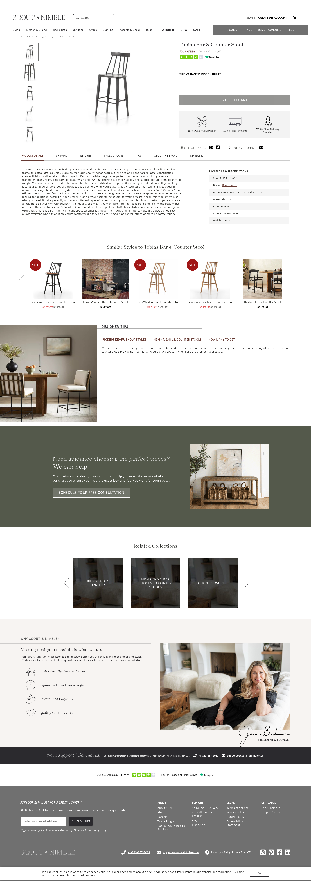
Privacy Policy (236, 812)
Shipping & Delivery (205, 808)
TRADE (247, 29)
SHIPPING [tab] (61, 155)
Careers (162, 816)
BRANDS (232, 29)
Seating (50, 36)
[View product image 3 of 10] (30, 93)
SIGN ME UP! (81, 821)
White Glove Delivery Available (267, 131)
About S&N (164, 808)
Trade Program (167, 821)
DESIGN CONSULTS (269, 29)
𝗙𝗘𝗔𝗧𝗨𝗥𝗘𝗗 (166, 29)
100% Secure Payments (235, 131)
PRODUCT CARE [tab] (113, 155)
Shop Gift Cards (271, 812)
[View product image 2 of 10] (30, 72)
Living (16, 29)
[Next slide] (291, 280)
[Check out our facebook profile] (279, 852)
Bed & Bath (60, 29)
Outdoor (78, 29)
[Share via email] (261, 147)
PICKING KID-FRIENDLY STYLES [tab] (124, 339)
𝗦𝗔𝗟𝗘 (197, 29)
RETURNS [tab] (85, 155)
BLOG (291, 29)
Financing (198, 825)
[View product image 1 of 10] (30, 52)
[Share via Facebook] (218, 147)
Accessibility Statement (235, 823)
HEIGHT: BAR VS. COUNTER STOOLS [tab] (177, 339)
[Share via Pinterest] (211, 147)
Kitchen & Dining (36, 29)
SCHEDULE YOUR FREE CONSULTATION (91, 493)
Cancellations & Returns (202, 814)
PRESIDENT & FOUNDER (274, 740)
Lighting (108, 29)
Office (93, 29)
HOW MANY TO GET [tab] (221, 339)
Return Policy (235, 816)
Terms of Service (238, 808)
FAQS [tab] (138, 155)
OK (259, 873)
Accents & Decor (130, 29)
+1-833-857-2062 (208, 755)
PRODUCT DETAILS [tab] (32, 155)
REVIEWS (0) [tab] (197, 155)
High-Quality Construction (202, 131)
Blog (160, 812)
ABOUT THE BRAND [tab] (165, 155)
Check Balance (270, 808)
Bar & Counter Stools (65, 36)
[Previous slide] (21, 280)
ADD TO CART (235, 100)
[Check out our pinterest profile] (271, 852)
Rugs (149, 29)
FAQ (194, 820)
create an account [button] (272, 17)
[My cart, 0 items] (295, 17)
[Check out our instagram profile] (263, 852)
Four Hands (187, 51)
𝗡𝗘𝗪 (183, 29)
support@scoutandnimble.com (245, 755)
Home (23, 36)
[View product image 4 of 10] (30, 113)
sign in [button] (251, 17)
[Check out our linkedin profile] (287, 852)
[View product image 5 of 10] (30, 134)
